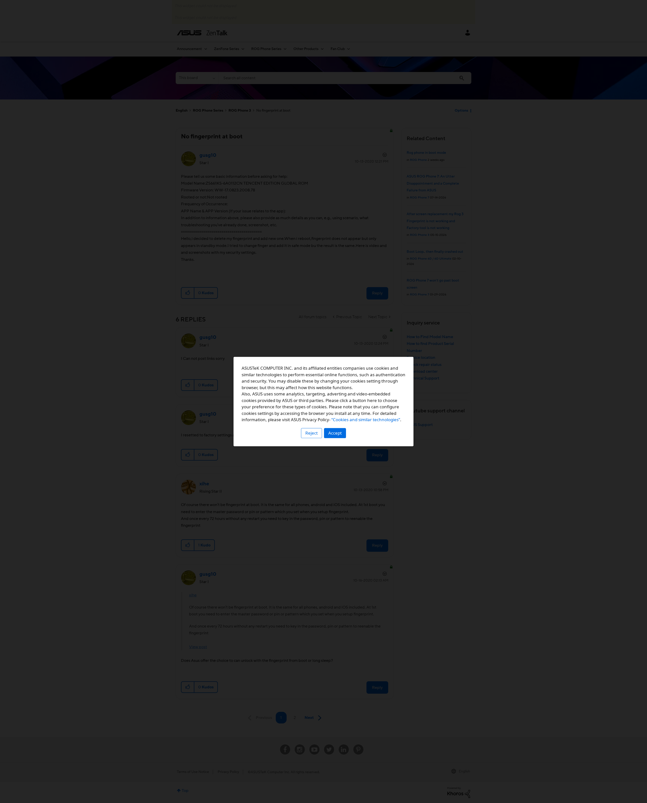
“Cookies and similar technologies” (365, 419)
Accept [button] (335, 433)
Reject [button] (311, 433)
